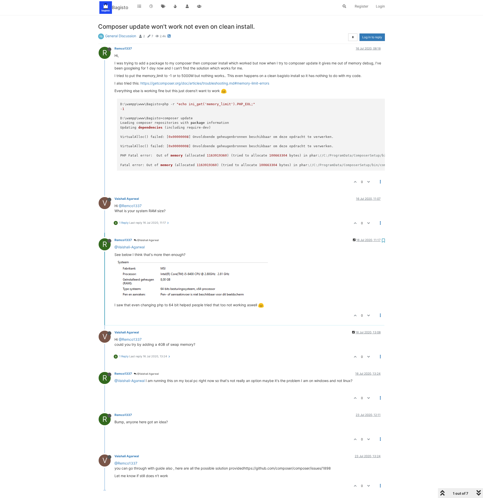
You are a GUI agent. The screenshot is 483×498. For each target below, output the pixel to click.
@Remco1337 (130, 206)
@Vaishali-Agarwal (129, 247)
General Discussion (120, 36)
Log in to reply (372, 37)
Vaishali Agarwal (126, 199)
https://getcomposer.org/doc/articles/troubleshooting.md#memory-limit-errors (204, 83)
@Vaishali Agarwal (147, 240)
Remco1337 (123, 48)
